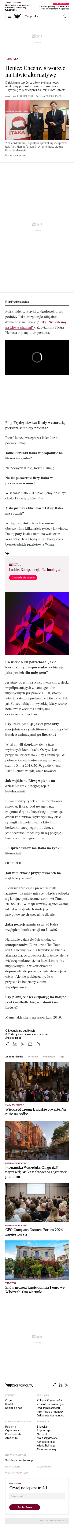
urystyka (31, 16)
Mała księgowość (47, 1438)
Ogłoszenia (12, 1430)
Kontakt (10, 1404)
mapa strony (12, 1467)
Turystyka (11, 59)
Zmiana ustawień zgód (51, 1404)
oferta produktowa (16, 1473)
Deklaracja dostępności (51, 1415)
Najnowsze (49, 1056)
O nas (8, 1400)
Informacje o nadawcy (50, 1411)
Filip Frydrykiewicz (17, 301)
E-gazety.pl (43, 1430)
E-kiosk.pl (42, 1426)
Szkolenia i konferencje (19, 1460)
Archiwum (11, 1438)
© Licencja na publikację (20, 1030)
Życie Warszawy (46, 1449)
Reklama (10, 1426)
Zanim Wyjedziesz (14, 1105)
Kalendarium (44, 1467)
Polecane (33, 1056)
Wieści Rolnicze (46, 1445)
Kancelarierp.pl (46, 1441)
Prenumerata (13, 1434)
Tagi (61, 1056)
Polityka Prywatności (49, 1400)
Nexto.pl (42, 1434)
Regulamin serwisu (48, 1407)
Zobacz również (14, 1056)
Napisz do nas (13, 1407)
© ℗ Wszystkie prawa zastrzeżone (26, 1034)
